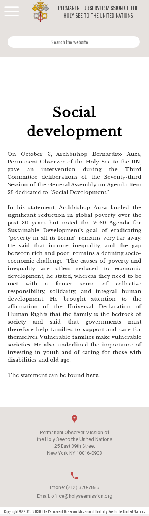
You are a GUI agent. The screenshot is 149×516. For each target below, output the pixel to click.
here (92, 375)
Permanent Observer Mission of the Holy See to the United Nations (98, 11)
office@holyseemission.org (81, 496)
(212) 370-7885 (82, 487)
